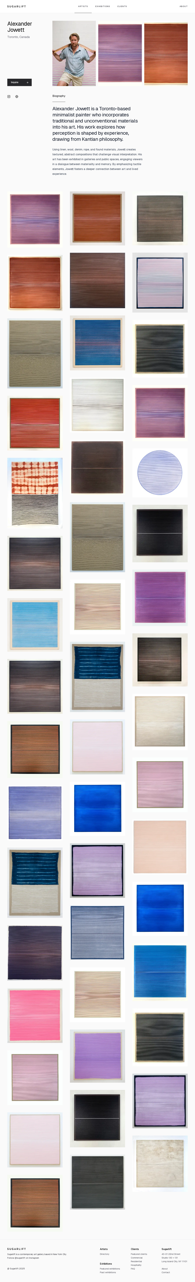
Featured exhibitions (110, 1269)
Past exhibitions (108, 1272)
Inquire (14, 82)
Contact (166, 1272)
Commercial (137, 1258)
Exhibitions (102, 6)
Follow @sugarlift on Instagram (23, 1258)
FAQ (133, 1269)
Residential (136, 1261)
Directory (104, 1254)
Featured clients (139, 1254)
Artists (83, 6)
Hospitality (136, 1265)
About (165, 1269)
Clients (122, 6)
